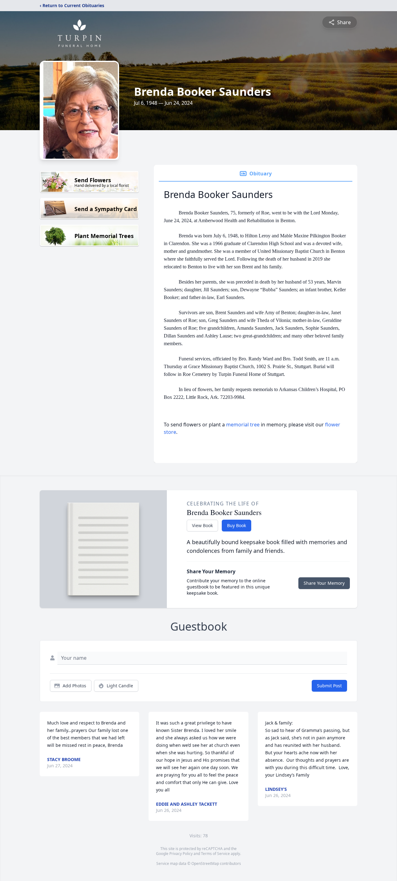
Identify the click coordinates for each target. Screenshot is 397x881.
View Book (202, 525)
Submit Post (329, 686)
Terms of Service (215, 853)
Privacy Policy (181, 853)
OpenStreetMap (205, 863)
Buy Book (236, 525)
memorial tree (243, 424)
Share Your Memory (324, 583)
